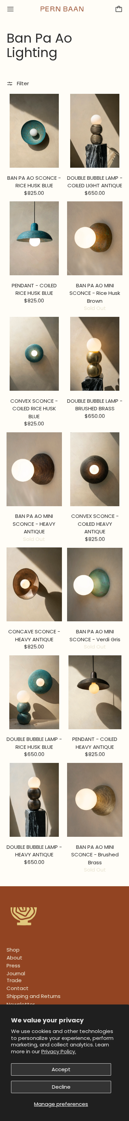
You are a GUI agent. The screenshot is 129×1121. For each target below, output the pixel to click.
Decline (61, 1086)
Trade (14, 980)
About (14, 957)
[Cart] (119, 9)
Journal (16, 973)
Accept (61, 1069)
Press (13, 965)
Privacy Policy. (58, 1051)
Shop (13, 949)
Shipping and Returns (34, 996)
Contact (18, 988)
